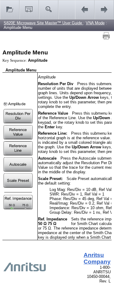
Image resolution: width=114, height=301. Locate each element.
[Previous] (84, 9)
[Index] (29, 9)
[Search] (48, 9)
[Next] (104, 9)
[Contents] (9, 9)
